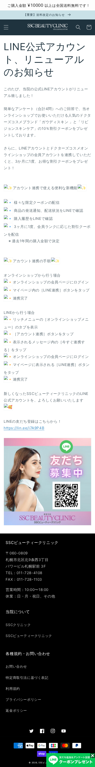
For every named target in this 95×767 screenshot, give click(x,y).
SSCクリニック (18, 625)
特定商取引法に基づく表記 (27, 677)
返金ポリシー (16, 710)
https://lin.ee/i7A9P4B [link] (24, 428)
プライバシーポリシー (23, 699)
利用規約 (13, 688)
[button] (6, 27)
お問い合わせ (16, 666)
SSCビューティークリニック (29, 636)
